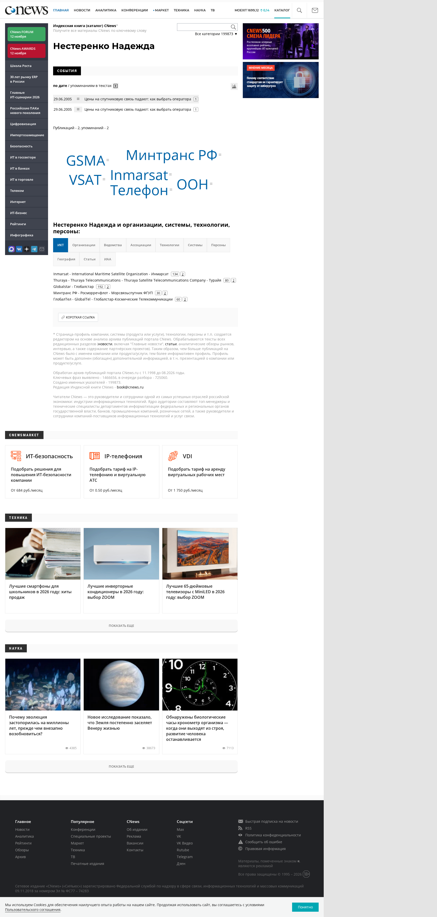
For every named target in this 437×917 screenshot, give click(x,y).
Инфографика (21, 235)
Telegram (185, 856)
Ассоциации (140, 245)
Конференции (83, 829)
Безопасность (21, 146)
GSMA (85, 160)
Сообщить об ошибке (263, 841)
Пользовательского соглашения (32, 909)
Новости (22, 829)
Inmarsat (139, 174)
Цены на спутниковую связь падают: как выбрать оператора (137, 99)
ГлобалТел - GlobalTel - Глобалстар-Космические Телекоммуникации (113, 299)
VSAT (85, 179)
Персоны (218, 245)
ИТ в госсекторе (23, 157)
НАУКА (200, 10)
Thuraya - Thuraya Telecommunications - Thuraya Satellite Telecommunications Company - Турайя (137, 280)
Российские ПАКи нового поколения (25, 110)
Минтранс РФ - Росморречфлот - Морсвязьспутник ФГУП (103, 292)
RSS (248, 828)
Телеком (17, 190)
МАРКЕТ (162, 10)
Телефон (139, 189)
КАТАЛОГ (282, 10)
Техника (78, 849)
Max (180, 829)
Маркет (77, 843)
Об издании (137, 829)
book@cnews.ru (130, 387)
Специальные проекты (91, 836)
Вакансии (135, 843)
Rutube (183, 849)
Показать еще (121, 625)
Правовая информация (265, 848)
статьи (171, 343)
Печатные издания (87, 863)
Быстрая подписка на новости (271, 821)
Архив (20, 856)
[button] (299, 10)
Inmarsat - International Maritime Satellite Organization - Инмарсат (111, 273)
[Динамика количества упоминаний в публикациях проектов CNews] (234, 86)
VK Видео (185, 843)
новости (105, 343)
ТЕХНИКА (181, 10)
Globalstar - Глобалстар (73, 286)
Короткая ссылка (80, 317)
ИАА (107, 259)
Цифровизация (23, 124)
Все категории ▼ (216, 33)
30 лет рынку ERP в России (24, 79)
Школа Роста (21, 65)
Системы (195, 245)
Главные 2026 (24, 94)
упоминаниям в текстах (91, 85)
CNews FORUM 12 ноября (21, 34)
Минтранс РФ (171, 154)
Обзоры (22, 849)
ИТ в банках (20, 168)
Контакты (135, 849)
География (66, 259)
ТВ (213, 10)
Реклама (134, 836)
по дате (60, 85)
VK (179, 836)
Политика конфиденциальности (273, 835)
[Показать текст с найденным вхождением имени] (116, 86)
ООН (193, 183)
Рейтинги (18, 224)
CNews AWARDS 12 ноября (22, 50)
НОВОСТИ (82, 10)
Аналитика (105, 10)
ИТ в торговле (21, 179)
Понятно (305, 907)
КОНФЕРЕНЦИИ (134, 10)
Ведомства (113, 245)
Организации (83, 245)
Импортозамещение (27, 135)
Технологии (169, 245)
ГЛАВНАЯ (61, 10)
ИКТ (60, 245)
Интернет (18, 201)
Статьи (90, 259)
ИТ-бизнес (18, 213)
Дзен (181, 863)
